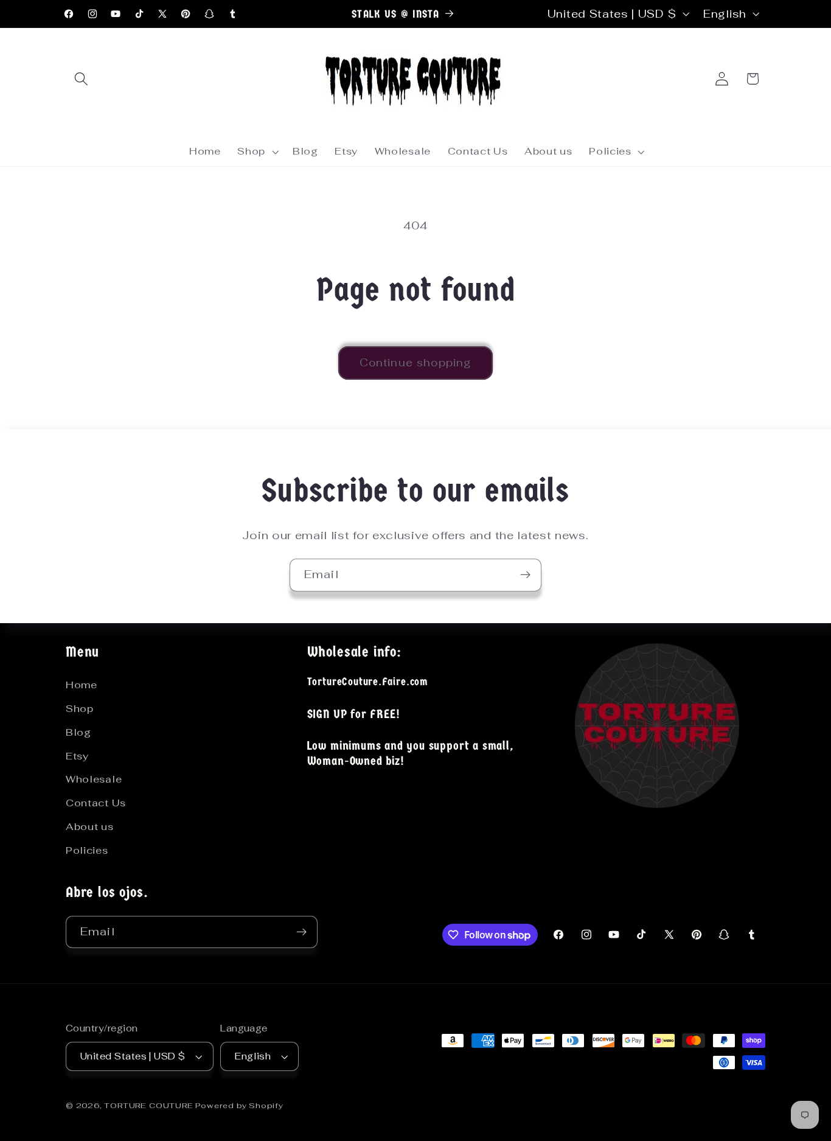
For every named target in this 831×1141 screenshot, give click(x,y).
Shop (80, 708)
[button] (81, 78)
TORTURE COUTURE (149, 1105)
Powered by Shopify (239, 1105)
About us (90, 826)
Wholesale (94, 779)
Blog (78, 732)
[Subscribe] (525, 575)
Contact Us (96, 803)
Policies (87, 850)
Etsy (77, 756)
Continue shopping (416, 362)
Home (81, 685)
